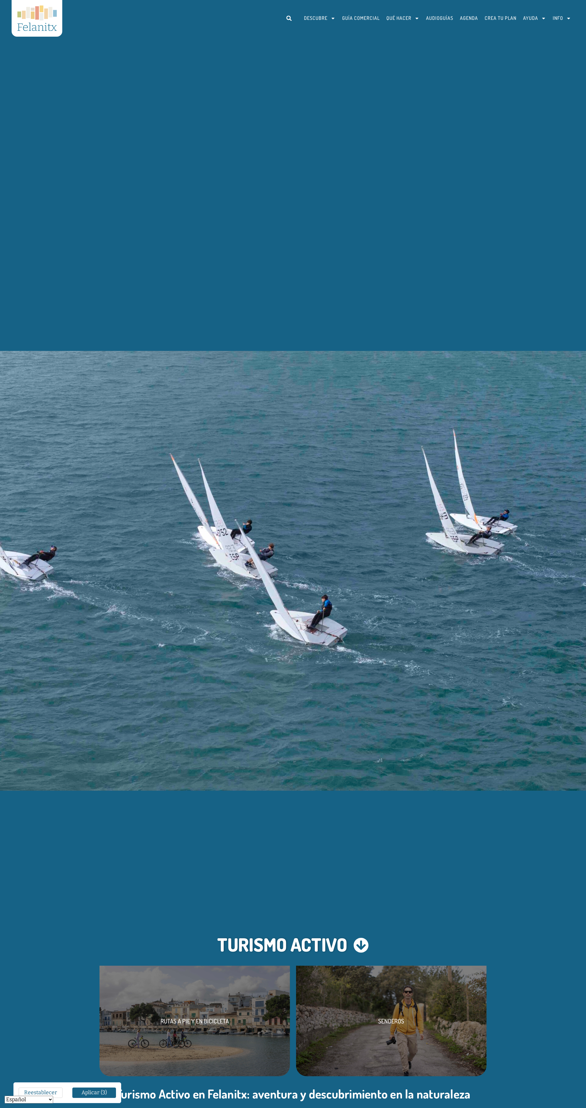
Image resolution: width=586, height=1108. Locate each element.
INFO (558, 18)
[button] (289, 18)
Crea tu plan (500, 18)
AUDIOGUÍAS (439, 18)
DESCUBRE (315, 18)
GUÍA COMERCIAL (361, 18)
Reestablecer (40, 1092)
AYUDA (530, 18)
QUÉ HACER (398, 18)
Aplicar (94, 1092)
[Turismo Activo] (361, 945)
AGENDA (469, 18)
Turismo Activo (282, 944)
